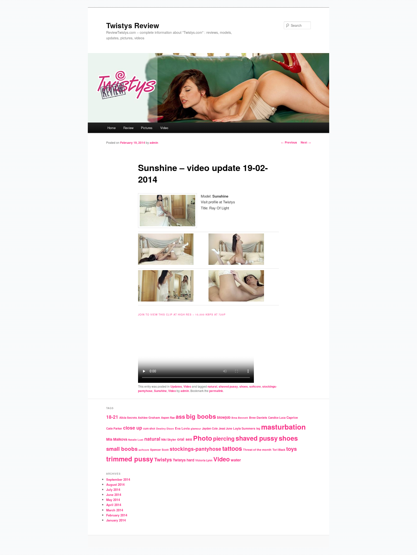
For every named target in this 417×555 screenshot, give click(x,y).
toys (291, 448)
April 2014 (113, 504)
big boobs (201, 416)
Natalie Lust (135, 439)
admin (154, 142)
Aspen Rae (168, 418)
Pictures (147, 127)
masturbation (283, 427)
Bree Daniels (258, 417)
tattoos (232, 448)
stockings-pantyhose (195, 448)
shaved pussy (228, 386)
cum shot (149, 428)
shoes (243, 386)
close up (132, 427)
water (236, 460)
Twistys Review (132, 25)
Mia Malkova (116, 439)
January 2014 (116, 520)
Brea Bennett (239, 417)
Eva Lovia (182, 428)
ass (180, 416)
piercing (224, 438)
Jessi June (225, 428)
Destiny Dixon (165, 428)
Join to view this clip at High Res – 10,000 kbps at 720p (182, 314)
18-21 (112, 416)
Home (111, 127)
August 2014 (115, 484)
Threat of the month (257, 449)
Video (164, 127)
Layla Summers (244, 428)
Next (306, 142)
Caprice (292, 417)
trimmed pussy (129, 458)
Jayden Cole (210, 428)
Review (128, 127)
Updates (176, 386)
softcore (255, 386)
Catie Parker (114, 428)
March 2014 (114, 510)
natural (212, 386)
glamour (196, 428)
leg (258, 428)
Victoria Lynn (203, 460)
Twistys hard (183, 460)
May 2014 (113, 499)
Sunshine (160, 391)
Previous (289, 142)
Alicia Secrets (128, 418)
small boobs (122, 448)
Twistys (163, 459)
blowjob (223, 417)
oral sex (184, 439)
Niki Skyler (168, 439)
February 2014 (116, 515)
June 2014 (113, 494)
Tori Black (278, 450)
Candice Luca (276, 418)
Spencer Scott (159, 450)
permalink (216, 391)
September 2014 (118, 479)
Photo (202, 438)
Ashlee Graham (149, 417)
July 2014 (113, 489)
